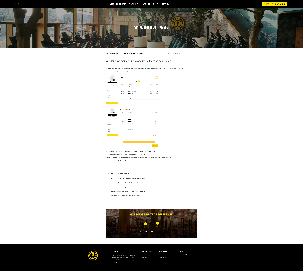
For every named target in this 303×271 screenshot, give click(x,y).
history (165, 4)
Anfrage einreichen (274, 4)
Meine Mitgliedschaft (129, 53)
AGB (143, 254)
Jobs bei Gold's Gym (184, 254)
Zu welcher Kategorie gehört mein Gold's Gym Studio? (125, 183)
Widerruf (144, 262)
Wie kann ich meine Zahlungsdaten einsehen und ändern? (126, 187)
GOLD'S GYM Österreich (112, 53)
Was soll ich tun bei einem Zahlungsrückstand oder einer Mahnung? (128, 178)
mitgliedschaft (118, 4)
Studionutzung (162, 257)
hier (111, 161)
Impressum (144, 257)
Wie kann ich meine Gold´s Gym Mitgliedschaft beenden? (126, 195)
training (134, 4)
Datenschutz (145, 260)
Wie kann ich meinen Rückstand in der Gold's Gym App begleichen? (128, 191)
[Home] (17, 4)
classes (145, 4)
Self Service (161, 254)
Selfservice (159, 68)
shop (155, 4)
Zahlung (141, 53)
